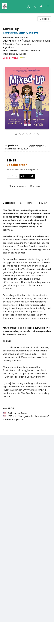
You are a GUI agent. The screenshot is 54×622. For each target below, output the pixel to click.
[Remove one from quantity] (9, 176)
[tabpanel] (27, 318)
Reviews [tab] (43, 202)
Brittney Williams (28, 32)
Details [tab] (30, 202)
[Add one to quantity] (17, 176)
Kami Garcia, (10, 32)
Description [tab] (9, 202)
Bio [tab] (21, 202)
